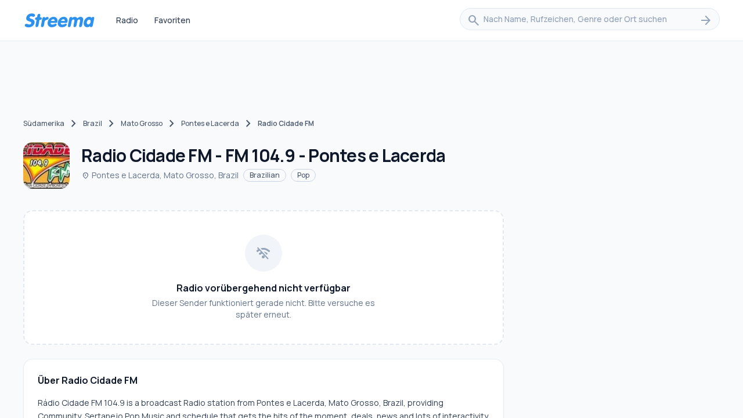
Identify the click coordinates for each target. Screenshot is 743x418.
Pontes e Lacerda (210, 123)
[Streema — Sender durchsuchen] (59, 20)
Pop (303, 175)
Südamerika (43, 123)
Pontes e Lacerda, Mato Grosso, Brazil (160, 175)
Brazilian (265, 175)
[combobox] (590, 20)
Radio (127, 20)
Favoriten (172, 20)
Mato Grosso (142, 123)
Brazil (92, 123)
